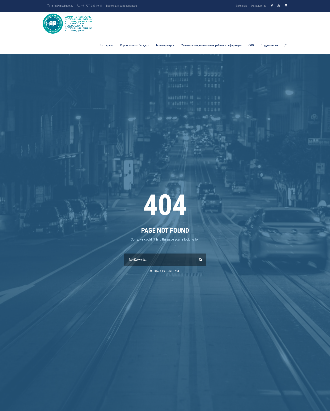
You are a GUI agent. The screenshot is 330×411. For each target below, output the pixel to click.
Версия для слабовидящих (122, 5)
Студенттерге (269, 45)
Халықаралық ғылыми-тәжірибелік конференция (211, 45)
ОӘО (251, 45)
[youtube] (278, 5)
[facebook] (272, 5)
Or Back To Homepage (165, 270)
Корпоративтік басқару (134, 45)
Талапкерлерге (165, 45)
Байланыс (241, 5)
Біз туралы (106, 45)
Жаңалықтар (258, 5)
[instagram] (286, 5)
